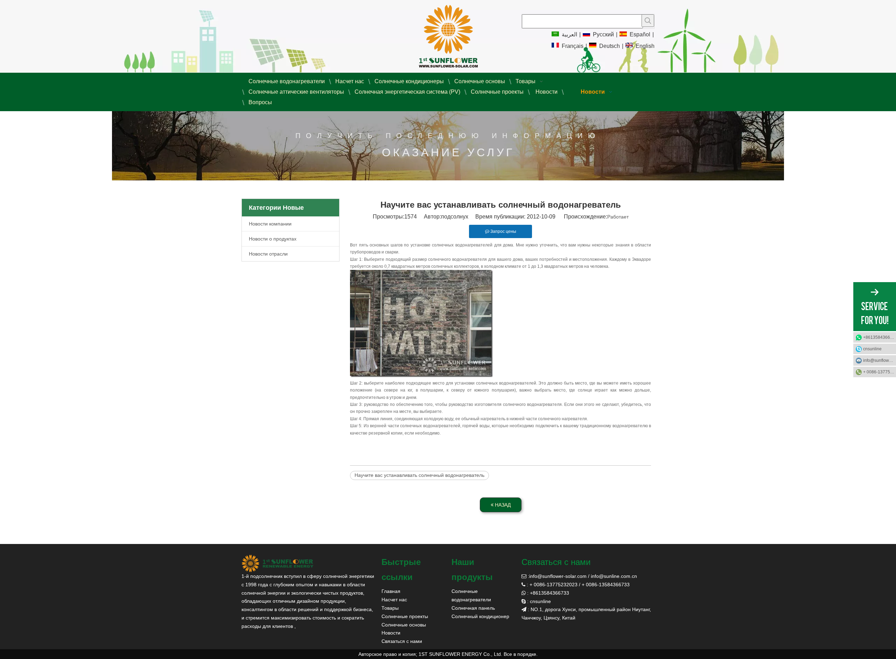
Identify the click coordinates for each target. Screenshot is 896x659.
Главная (391, 591)
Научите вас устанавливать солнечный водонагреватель (419, 475)
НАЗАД (502, 505)
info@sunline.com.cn (614, 576)
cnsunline (872, 348)
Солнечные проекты (405, 616)
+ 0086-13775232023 (879, 372)
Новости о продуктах (272, 239)
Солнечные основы (404, 625)
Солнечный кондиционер (480, 616)
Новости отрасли (268, 254)
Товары (390, 608)
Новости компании (270, 224)
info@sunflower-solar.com (558, 576)
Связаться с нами (402, 641)
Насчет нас (394, 599)
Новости (391, 633)
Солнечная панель (473, 608)
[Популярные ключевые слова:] (648, 20)
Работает (618, 217)
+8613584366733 (879, 337)
